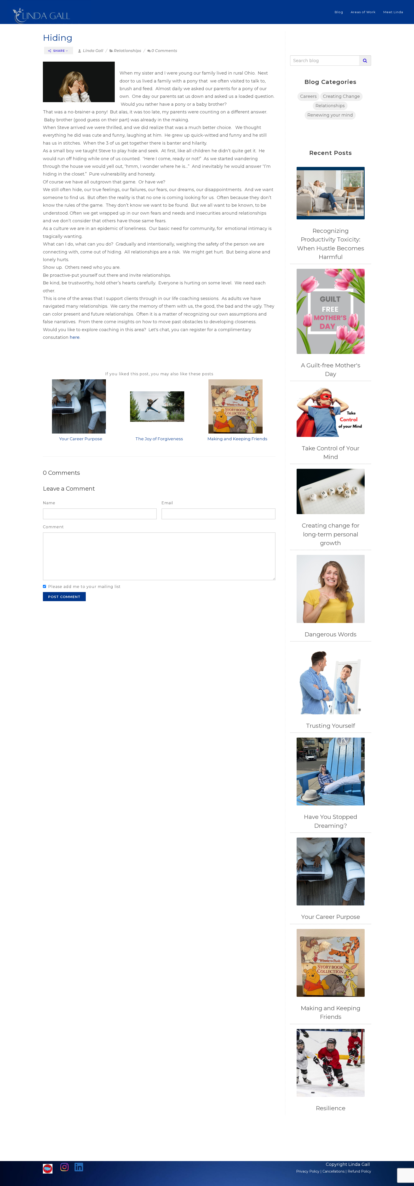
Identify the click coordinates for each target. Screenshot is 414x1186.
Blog (339, 12)
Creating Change (341, 96)
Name (49, 503)
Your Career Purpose (80, 438)
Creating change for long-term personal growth (330, 534)
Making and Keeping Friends (237, 438)
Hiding (57, 37)
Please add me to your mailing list (84, 586)
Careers (308, 96)
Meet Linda (393, 12)
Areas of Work (363, 12)
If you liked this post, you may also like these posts (159, 374)
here (75, 337)
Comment (53, 527)
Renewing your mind (330, 115)
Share (59, 51)
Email (167, 503)
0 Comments (164, 50)
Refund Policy (359, 1171)
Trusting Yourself (330, 725)
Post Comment (64, 597)
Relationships (127, 50)
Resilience (330, 1108)
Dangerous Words (330, 634)
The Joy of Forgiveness (159, 438)
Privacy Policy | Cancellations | (322, 1171)
